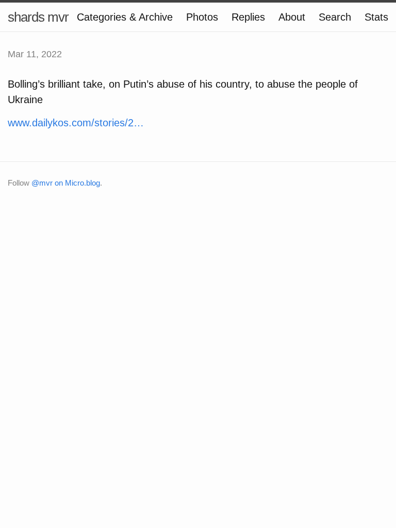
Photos (202, 17)
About (291, 17)
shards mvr (38, 17)
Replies (248, 17)
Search (335, 17)
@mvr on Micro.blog (65, 182)
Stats (376, 17)
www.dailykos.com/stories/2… (76, 122)
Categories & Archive (125, 17)
